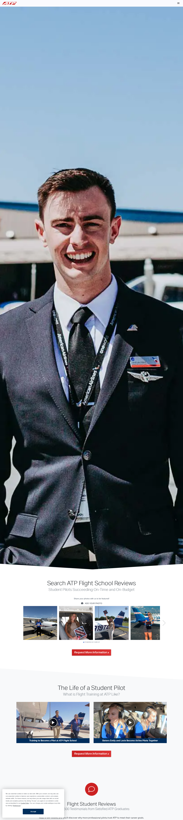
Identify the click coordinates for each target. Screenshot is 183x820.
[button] (178, 3)
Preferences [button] (16, 805)
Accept (33, 812)
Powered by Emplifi (92, 642)
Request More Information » (91, 652)
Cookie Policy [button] (25, 803)
